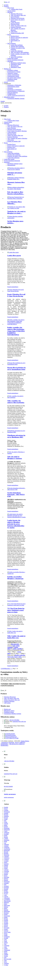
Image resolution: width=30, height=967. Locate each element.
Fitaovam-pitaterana (12, 92)
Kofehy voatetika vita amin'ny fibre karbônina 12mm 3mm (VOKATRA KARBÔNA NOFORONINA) (16, 331)
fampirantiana (10, 80)
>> (11, 668)
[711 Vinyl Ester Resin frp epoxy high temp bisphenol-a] (16, 605)
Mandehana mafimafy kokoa (18, 63)
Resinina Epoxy (15, 36)
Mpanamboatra (15, 65)
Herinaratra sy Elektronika (14, 85)
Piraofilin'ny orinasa (12, 70)
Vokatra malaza (11, 10)
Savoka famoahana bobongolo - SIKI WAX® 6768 (16, 494)
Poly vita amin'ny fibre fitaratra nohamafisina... (15, 193)
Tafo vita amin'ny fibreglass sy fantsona (14, 457)
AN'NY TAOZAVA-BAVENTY (16, 95)
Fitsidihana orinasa (12, 79)
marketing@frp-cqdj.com (19, 721)
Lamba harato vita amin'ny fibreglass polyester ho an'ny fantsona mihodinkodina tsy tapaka (15, 523)
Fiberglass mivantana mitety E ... (14, 173)
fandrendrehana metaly (13, 86)
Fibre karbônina (11, 43)
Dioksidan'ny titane (16, 64)
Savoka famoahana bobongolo (15, 60)
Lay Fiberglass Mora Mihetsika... (14, 202)
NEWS (6, 82)
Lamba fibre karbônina (17, 45)
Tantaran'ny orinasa (12, 73)
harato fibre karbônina (16, 57)
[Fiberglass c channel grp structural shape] (16, 573)
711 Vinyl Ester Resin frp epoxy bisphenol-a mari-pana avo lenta (15, 610)
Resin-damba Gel (15, 40)
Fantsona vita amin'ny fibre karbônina (17, 156)
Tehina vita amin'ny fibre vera (18, 25)
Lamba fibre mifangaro (17, 51)
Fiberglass (10, 12)
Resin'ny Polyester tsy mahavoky (19, 37)
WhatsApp (14, 736)
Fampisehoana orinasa (13, 76)
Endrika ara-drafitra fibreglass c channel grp (15, 577)
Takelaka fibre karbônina (17, 46)
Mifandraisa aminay (9, 97)
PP (11, 42)
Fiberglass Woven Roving (17, 18)
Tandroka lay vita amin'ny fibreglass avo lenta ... (16, 212)
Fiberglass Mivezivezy (16, 13)
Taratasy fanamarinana (13, 74)
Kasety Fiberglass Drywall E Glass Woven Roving (16, 295)
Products (6, 6)
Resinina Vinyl (14, 39)
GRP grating (14, 31)
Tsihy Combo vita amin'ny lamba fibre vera (16, 637)
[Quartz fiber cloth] (13, 252)
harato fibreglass (15, 16)
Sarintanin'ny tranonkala (7, 742)
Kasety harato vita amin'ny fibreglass (17, 131)
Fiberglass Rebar (15, 24)
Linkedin (12, 733)
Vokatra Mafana (25, 741)
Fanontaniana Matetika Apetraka (15, 98)
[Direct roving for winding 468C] (16, 432)
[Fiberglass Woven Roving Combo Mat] (16, 632)
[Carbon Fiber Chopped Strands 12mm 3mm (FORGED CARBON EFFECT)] (16, 324)
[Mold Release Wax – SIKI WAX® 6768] (16, 489)
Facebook (13, 735)
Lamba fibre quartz (14, 255)
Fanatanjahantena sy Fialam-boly (16, 91)
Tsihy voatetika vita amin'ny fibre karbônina (15, 401)
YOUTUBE (15, 738)
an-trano (6, 5)
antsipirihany (15, 287)
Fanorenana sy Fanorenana (14, 89)
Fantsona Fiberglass (16, 27)
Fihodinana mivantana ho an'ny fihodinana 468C (16, 436)
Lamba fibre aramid (12, 58)
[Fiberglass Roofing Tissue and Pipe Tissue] (16, 453)
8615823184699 (8, 786)
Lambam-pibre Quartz (16, 9)
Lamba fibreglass (15, 22)
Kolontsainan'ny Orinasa (13, 71)
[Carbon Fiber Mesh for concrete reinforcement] (16, 364)
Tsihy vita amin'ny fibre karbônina (20, 52)
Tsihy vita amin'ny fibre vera (18, 15)
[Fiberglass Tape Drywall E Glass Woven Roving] (16, 291)
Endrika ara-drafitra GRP (17, 33)
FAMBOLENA (11, 94)
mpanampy (10, 61)
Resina (9, 34)
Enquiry (9, 287)
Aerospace (10, 88)
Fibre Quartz (10, 8)
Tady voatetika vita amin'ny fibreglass (17, 138)
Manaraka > (8, 668)
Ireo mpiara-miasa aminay (14, 77)
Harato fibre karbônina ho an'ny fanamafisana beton (16, 368)
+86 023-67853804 (14, 720)
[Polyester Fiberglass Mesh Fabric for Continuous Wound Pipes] (16, 517)
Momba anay (7, 68)
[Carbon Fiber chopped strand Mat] (16, 397)
